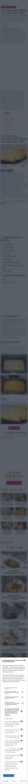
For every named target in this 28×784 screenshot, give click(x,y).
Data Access (14, 781)
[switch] (22, 692)
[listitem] (14, 688)
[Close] (24, 660)
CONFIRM (8, 775)
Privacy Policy (22, 781)
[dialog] (14, 720)
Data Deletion (5, 781)
